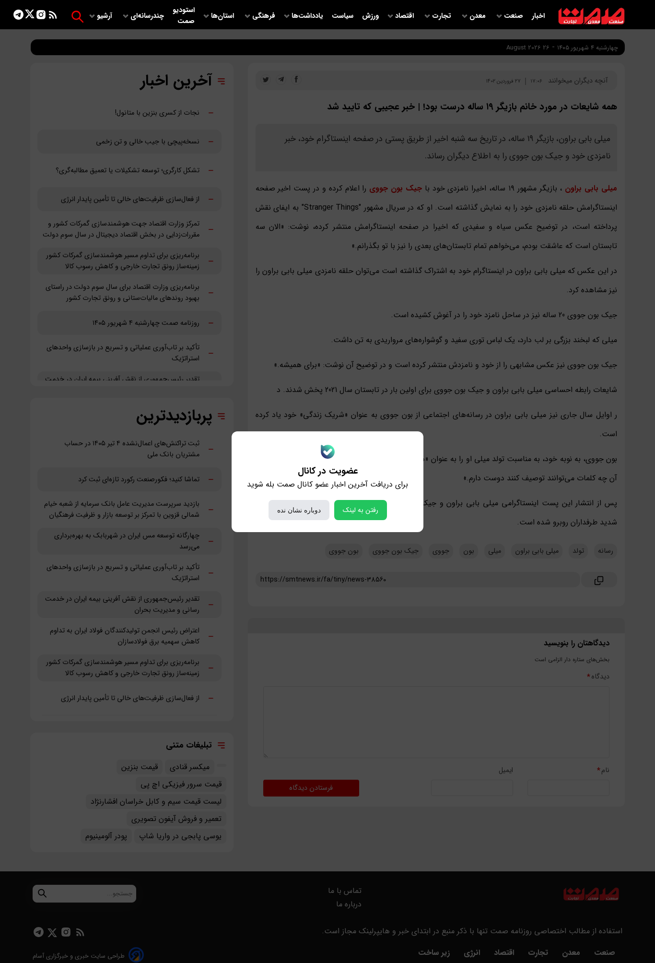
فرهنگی (263, 16)
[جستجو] (77, 16)
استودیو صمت (184, 16)
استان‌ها (223, 16)
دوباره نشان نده (299, 510)
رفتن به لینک (360, 510)
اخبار (538, 16)
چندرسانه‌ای (148, 16)
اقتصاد (405, 16)
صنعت (514, 16)
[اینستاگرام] (41, 16)
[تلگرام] (18, 16)
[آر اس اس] (53, 16)
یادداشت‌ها (308, 16)
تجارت (442, 16)
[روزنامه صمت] (591, 16)
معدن (478, 16)
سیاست (343, 16)
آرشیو (105, 16)
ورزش (370, 16)
